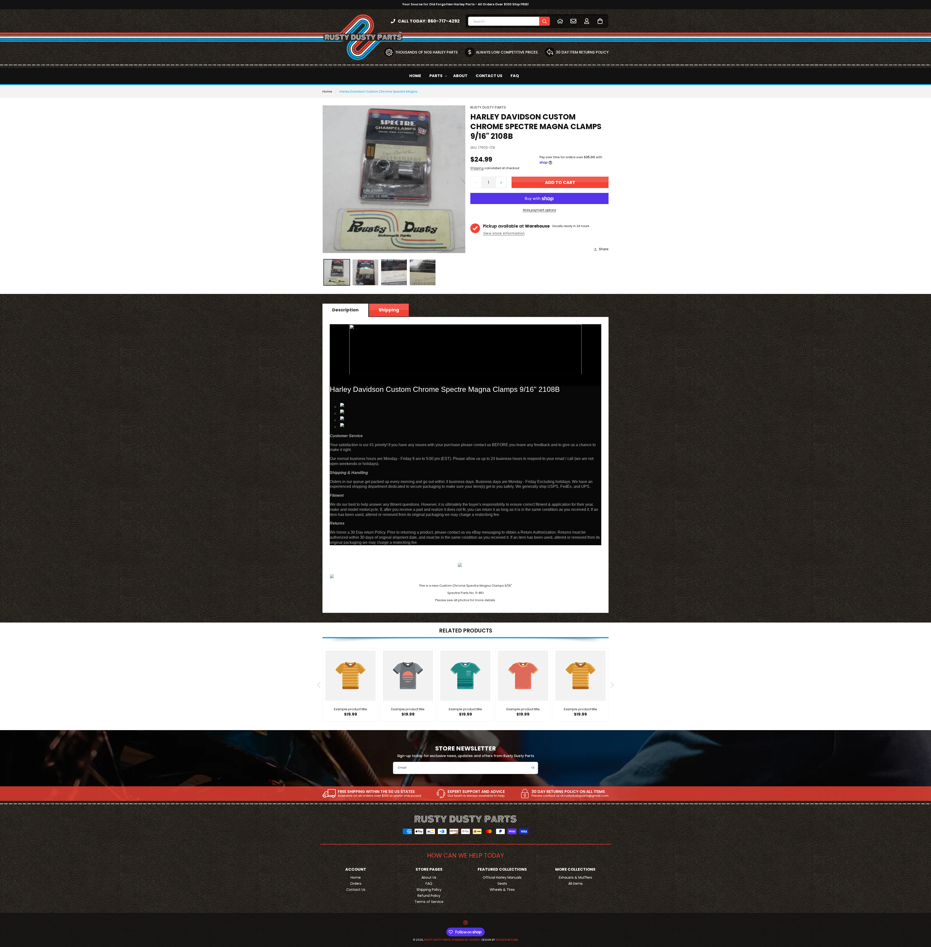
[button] (600, 21)
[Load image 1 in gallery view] (337, 272)
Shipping (477, 168)
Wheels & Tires (502, 889)
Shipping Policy (429, 889)
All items (575, 883)
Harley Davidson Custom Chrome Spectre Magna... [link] (379, 91)
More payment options (539, 210)
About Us (428, 877)
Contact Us (355, 889)
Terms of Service (429, 901)
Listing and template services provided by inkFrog (466, 556)
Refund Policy (428, 895)
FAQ (428, 883)
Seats (502, 883)
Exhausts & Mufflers (575, 877)
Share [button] (604, 249)
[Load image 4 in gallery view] (422, 272)
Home (327, 91)
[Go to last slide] (319, 685)
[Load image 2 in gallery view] (365, 272)
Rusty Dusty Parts (437, 940)
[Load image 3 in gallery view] (394, 272)
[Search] (544, 21)
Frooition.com (507, 940)
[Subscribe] (532, 768)
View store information (504, 233)
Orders (355, 883)
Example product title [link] (350, 710)
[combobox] (509, 21)
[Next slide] (612, 685)
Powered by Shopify (466, 940)
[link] (371, 793)
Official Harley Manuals (502, 877)
